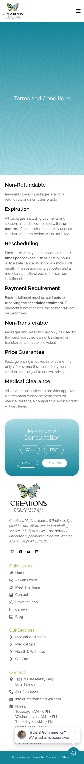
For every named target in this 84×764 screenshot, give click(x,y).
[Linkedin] (36, 551)
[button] (78, 11)
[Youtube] (28, 551)
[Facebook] (20, 551)
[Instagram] (12, 551)
